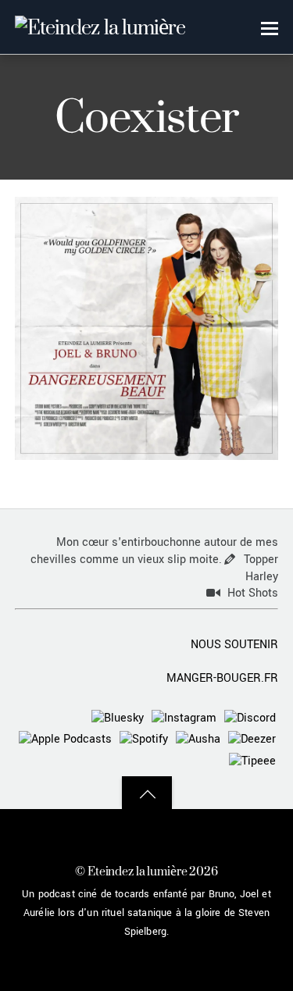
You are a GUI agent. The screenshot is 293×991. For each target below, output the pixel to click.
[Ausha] (198, 739)
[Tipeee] (252, 760)
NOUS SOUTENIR (234, 644)
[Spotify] (143, 739)
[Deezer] (252, 739)
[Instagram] (184, 717)
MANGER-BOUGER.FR (222, 678)
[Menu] (269, 28)
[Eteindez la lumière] (100, 27)
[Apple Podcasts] (65, 739)
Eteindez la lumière (138, 871)
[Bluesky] (117, 717)
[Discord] (250, 717)
